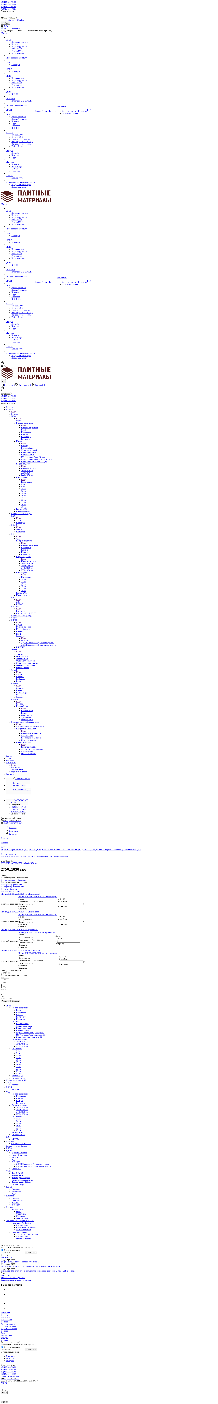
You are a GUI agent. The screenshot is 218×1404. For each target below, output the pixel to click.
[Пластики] (20, 96)
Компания (5, 1313)
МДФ (18, 421)
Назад (13, 412)
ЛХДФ (77, 849)
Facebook (13, 828)
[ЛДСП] (20, 112)
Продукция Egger (28, 747)
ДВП (18, 602)
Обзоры (4, 1340)
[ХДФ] (20, 60)
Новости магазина (12, 1250)
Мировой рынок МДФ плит (13, 1278)
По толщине (26, 482)
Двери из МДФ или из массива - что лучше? (20, 1262)
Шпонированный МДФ (16, 849)
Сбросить (15, 1001)
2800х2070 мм (7, 863)
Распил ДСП (48, 856)
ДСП (18, 538)
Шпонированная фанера (63, 849)
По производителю (29, 427)
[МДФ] (20, 37)
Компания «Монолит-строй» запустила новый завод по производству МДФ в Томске (38, 1271)
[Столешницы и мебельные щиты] (20, 180)
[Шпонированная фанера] (20, 103)
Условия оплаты (8, 1324)
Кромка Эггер (27, 711)
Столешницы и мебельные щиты (30, 726)
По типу (24, 446)
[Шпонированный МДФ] (20, 55)
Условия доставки (8, 1326)
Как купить (16, 767)
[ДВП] (20, 89)
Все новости (6, 1257)
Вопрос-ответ (7, 1335)
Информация (6, 1319)
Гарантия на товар (9, 1329)
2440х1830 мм (31, 863)
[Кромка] (20, 173)
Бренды (4, 1338)
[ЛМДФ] (20, 148)
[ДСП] (20, 74)
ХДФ (18, 520)
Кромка (19, 704)
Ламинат (20, 688)
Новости (4, 1315)
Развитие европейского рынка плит (16, 1280)
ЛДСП (19, 624)
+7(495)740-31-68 (8, 2)
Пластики (20, 611)
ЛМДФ (19, 674)
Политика (5, 1317)
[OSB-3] (20, 67)
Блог (3, 1333)
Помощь (4, 1322)
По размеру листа (28, 468)
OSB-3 (19, 529)
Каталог (14, 414)
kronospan (25, 640)
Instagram (13, 834)
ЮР (2, 1383)
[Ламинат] (20, 160)
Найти (4, 1393)
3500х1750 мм (19, 863)
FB (6, 1383)
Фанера (19, 654)
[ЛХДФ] (20, 108)
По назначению (61, 856)
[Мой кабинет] (2, 363)
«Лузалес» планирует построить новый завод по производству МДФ (30, 1266)
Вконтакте (13, 831)
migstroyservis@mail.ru (14, 20)
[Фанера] (20, 130)
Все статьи (5, 1275)
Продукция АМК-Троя (31, 733)
